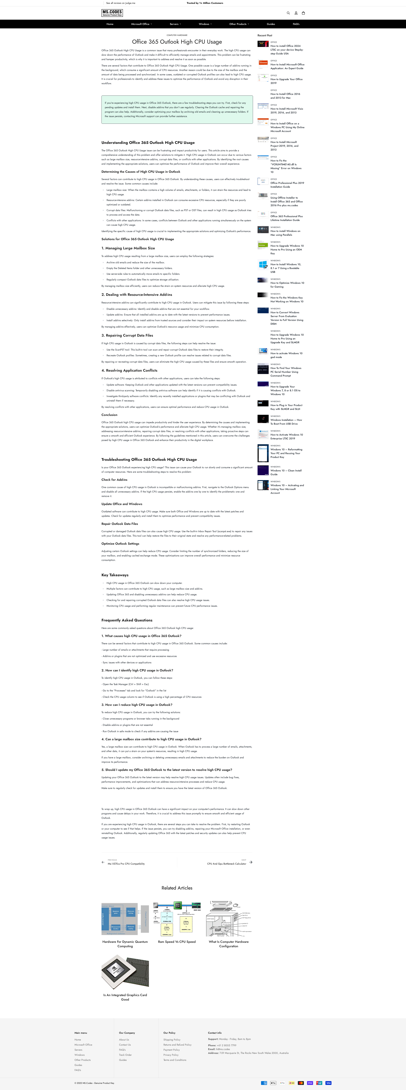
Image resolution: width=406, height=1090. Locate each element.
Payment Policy (172, 1050)
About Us (124, 1039)
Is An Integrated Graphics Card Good (125, 997)
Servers (174, 24)
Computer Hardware (177, 35)
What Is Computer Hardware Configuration (229, 944)
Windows (204, 24)
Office (274, 42)
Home (110, 24)
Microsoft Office (140, 24)
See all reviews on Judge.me (120, 3)
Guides (271, 24)
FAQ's (296, 24)
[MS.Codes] (112, 13)
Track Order (125, 1055)
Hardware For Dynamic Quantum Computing (125, 944)
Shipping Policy (172, 1039)
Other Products (237, 24)
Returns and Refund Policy (177, 1045)
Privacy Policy (171, 1055)
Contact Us (125, 1045)
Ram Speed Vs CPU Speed (177, 941)
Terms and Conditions (175, 1060)
